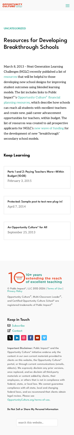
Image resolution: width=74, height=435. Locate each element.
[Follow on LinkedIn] (17, 337)
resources (10, 77)
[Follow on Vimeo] (44, 337)
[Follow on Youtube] (37, 337)
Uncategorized (15, 28)
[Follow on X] (10, 337)
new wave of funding (49, 128)
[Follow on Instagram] (23, 337)
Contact (17, 331)
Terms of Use (54, 288)
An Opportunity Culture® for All (27, 227)
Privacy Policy (14, 291)
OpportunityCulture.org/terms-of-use (28, 400)
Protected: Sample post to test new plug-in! (35, 201)
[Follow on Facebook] (30, 337)
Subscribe (18, 325)
